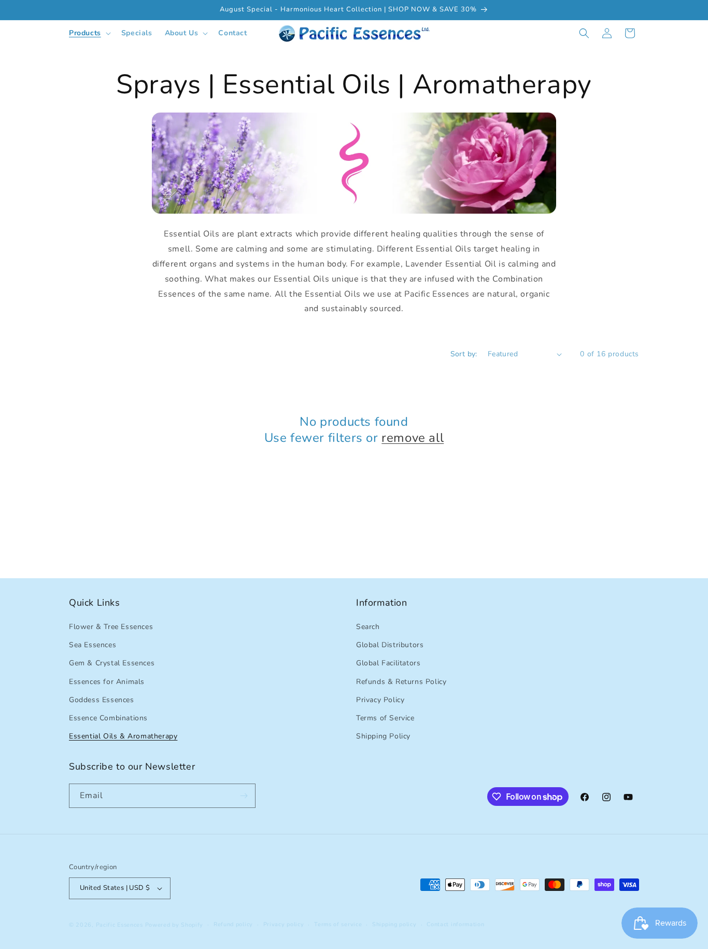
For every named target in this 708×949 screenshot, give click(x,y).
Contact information (455, 924)
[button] (89, 33)
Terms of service (338, 924)
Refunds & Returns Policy (401, 682)
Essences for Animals (107, 682)
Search (368, 627)
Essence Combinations (108, 718)
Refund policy (233, 924)
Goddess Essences (101, 700)
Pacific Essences (119, 925)
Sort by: (463, 354)
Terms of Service (385, 718)
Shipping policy (394, 924)
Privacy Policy (380, 700)
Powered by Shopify (174, 925)
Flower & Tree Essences (111, 627)
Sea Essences (92, 645)
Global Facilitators (388, 663)
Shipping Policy (383, 736)
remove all (412, 438)
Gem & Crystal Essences (111, 663)
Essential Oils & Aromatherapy (123, 736)
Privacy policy (283, 924)
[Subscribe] (243, 796)
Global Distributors (389, 645)
